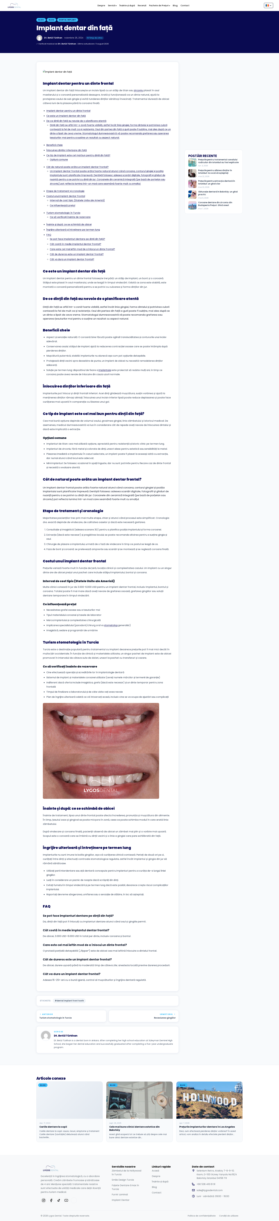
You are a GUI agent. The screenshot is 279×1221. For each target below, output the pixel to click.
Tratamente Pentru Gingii (131, 72)
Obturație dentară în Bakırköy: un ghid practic (218, 193)
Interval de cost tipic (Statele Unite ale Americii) (77, 200)
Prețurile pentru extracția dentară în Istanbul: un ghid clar (216, 182)
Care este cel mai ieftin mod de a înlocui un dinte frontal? (82, 249)
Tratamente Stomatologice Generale (59, 73)
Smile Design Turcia (123, 1179)
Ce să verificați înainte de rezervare (70, 217)
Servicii (111, 5)
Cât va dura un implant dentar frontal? (72, 259)
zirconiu (138, 90)
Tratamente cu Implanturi (129, 17)
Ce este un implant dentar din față (66, 115)
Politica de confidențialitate (202, 1215)
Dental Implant (67, 20)
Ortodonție (92, 70)
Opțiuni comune (59, 159)
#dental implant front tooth (69, 1000)
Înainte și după (127, 5)
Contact (184, 5)
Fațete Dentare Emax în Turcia (125, 1187)
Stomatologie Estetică (64, 15)
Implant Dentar (120, 1200)
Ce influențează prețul (62, 205)
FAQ (48, 234)
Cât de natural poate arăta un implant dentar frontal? (77, 167)
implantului (105, 370)
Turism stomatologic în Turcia (63, 213)
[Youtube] (66, 1200)
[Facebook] (51, 1200)
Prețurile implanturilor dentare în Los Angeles (207, 1126)
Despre (101, 5)
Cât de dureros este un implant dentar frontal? (77, 254)
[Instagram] (43, 1200)
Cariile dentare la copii (53, 1126)
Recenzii (142, 5)
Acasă (155, 1170)
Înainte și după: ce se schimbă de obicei (69, 224)
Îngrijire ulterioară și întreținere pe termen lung (73, 229)
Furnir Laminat (120, 1194)
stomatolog (111, 625)
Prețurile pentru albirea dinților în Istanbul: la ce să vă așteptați (215, 172)
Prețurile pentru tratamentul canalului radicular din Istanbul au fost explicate (218, 161)
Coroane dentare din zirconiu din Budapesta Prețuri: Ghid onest (215, 204)
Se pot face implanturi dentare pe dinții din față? (77, 239)
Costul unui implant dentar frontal (65, 196)
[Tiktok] (59, 1200)
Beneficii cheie (54, 145)
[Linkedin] (74, 1200)
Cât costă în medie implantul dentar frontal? (75, 244)
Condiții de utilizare (228, 1215)
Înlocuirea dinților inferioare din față (66, 150)
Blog (175, 5)
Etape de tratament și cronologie (65, 191)
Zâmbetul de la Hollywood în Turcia (126, 1172)
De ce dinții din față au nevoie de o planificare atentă (76, 121)
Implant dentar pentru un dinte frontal (68, 110)
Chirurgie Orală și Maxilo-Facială (165, 17)
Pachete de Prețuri (158, 5)
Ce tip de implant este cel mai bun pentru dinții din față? (78, 155)
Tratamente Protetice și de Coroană (99, 17)
